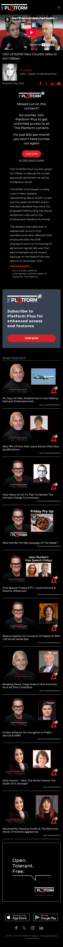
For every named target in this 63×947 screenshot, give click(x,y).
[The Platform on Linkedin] (41, 927)
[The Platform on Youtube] (48, 927)
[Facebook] (40, 84)
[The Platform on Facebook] (16, 927)
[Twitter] (46, 84)
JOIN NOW (31, 153)
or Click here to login (31, 160)
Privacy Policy (33, 938)
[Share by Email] (59, 84)
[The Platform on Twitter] (24, 927)
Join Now (31, 338)
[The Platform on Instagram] (32, 927)
